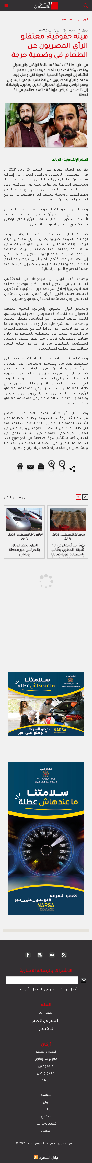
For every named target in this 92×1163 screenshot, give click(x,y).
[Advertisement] (43, 581)
